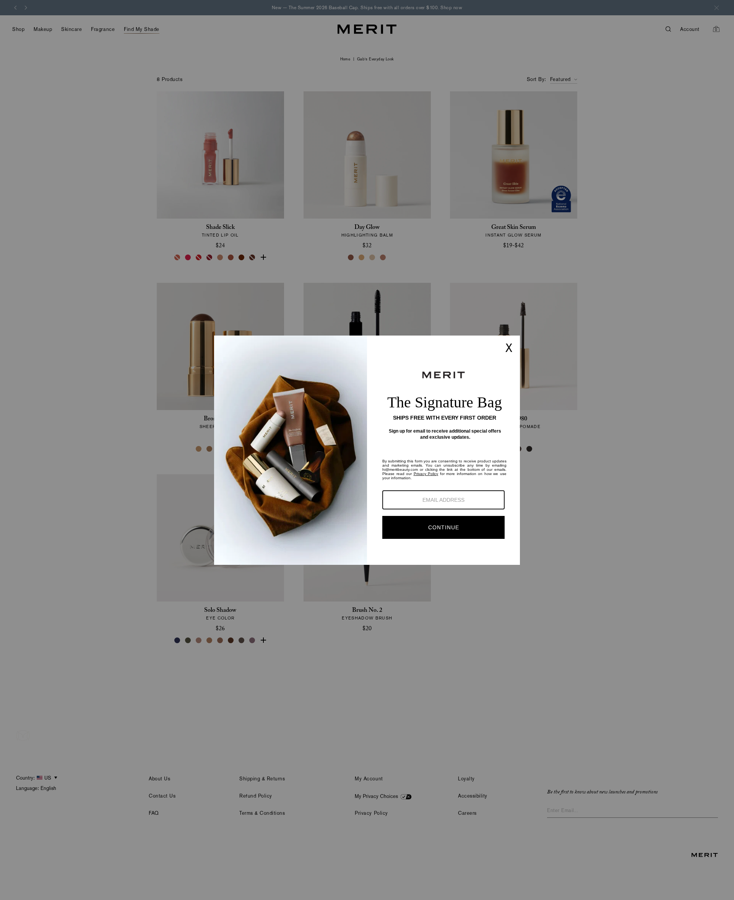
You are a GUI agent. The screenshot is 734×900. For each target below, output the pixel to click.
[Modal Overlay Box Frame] (367, 450)
